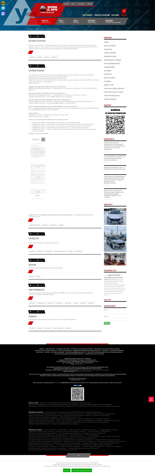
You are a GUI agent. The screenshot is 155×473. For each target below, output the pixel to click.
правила (105, 288)
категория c (120, 279)
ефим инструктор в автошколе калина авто (41, 431)
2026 (115, 286)
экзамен (122, 286)
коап (107, 288)
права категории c (122, 289)
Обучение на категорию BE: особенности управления (96, 404)
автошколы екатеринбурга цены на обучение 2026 (84, 448)
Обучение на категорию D (102, 415)
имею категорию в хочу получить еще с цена (69, 435)
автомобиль (106, 293)
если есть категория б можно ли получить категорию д (103, 436)
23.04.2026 (107, 162)
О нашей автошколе (109, 67)
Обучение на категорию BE (37, 422)
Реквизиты (33, 316)
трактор (122, 291)
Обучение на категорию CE (64, 420)
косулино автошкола (94, 431)
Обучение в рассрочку (37, 41)
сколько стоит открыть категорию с (70, 446)
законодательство (113, 291)
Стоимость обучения (110, 53)
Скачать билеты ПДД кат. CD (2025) (113, 92)
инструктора (91, 303)
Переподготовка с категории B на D (39, 424)
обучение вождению (58, 328)
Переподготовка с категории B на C (70, 417)
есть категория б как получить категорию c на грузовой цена (74, 445)
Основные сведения (36, 70)
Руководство (34, 238)
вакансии (32, 276)
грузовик (105, 283)
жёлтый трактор (106, 431)
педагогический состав (60, 251)
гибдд (124, 288)
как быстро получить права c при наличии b (41, 445)
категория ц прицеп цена (91, 435)
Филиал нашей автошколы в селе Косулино (71, 414)
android (117, 293)
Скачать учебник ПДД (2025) (111, 95)
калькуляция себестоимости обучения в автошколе (71, 431)
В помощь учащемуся (110, 99)
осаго (110, 286)
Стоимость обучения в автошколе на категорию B (100, 414)
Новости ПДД (108, 49)
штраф (110, 283)
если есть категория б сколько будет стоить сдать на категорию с (48, 448)
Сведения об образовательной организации (42, 420)
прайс (118, 289)
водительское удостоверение (112, 289)
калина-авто (40, 251)
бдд (108, 283)
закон (113, 283)
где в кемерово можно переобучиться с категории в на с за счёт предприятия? (82, 433)
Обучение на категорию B (36, 415)
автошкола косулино (69, 441)
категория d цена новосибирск (86, 441)
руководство (49, 251)
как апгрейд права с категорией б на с (40, 443)
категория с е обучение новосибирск (93, 446)
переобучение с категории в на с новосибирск (66, 443)
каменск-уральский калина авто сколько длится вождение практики (48, 436)
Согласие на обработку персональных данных (65, 424)
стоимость (39, 57)
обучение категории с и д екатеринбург (55, 430)
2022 (116, 281)
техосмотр (121, 281)
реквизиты (68, 328)
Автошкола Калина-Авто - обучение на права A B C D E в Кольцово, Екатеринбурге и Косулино (73, 412)
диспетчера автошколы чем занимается (63, 438)
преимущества (41, 303)
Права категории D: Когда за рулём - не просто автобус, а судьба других (99, 406)
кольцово (61, 225)
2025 (117, 286)
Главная (106, 42)
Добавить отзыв (108, 85)
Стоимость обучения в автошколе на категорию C (43, 417)
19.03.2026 (107, 171)
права (112, 286)
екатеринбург (53, 225)
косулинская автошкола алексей (108, 430)
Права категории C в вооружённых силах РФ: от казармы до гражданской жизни (52, 419)
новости (121, 288)
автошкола (54, 57)
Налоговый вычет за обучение (112, 60)
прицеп (110, 288)
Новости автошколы (110, 46)
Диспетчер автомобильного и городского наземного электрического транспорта (69, 415)
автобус (116, 283)
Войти (107, 323)
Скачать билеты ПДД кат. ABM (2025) (114, 88)
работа (38, 276)
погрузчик (113, 293)
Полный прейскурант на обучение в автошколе (42, 414)
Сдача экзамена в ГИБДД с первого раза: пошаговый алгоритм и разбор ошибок (52, 406)
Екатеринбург (87, 15)
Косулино (115, 15)
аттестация (115, 284)
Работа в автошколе (109, 78)
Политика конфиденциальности (81, 470)
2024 (108, 291)
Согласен (67, 470)
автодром (82, 303)
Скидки (124, 15)
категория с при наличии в (78, 436)
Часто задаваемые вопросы (112, 63)
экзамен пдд (68, 303)
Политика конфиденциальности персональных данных (94, 419)
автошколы (58, 382)
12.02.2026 (107, 185)
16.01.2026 (107, 199)
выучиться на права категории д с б (86, 438)
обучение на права (121, 284)
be (109, 291)
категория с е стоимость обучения (39, 446)
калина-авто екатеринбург (89, 443)
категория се (54, 446)
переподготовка (112, 281)
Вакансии (32, 264)
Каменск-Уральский (102, 15)
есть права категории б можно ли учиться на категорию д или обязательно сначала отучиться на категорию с (61, 440)
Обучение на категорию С (112, 420)
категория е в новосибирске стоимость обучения (43, 433)
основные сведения (35, 225)
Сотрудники (107, 81)
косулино (105, 291)
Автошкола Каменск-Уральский (83, 371)
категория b (110, 293)
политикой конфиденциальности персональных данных (94, 370)
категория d (106, 286)
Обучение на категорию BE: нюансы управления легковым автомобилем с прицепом (65, 403)
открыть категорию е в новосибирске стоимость (83, 430)
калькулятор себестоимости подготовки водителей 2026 (45, 441)
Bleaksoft (82, 380)
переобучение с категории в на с (103, 445)
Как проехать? (108, 74)
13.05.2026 (107, 151)
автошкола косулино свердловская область (107, 440)
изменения (107, 279)
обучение (46, 57)
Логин (105, 310)
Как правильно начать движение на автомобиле (88, 420)
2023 (118, 288)
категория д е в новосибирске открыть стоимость (111, 441)
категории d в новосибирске (113, 446)
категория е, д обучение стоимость (39, 438)
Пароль (106, 316)
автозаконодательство (108, 284)
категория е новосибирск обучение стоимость (42, 450)
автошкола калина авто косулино (67, 450)
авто (118, 281)
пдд (109, 274)
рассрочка (32, 57)
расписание (106, 289)
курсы (119, 286)
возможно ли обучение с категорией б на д (41, 435)
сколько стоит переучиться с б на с (109, 443)
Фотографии (107, 71)
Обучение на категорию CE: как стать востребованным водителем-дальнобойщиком (53, 404)
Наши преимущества (36, 289)
